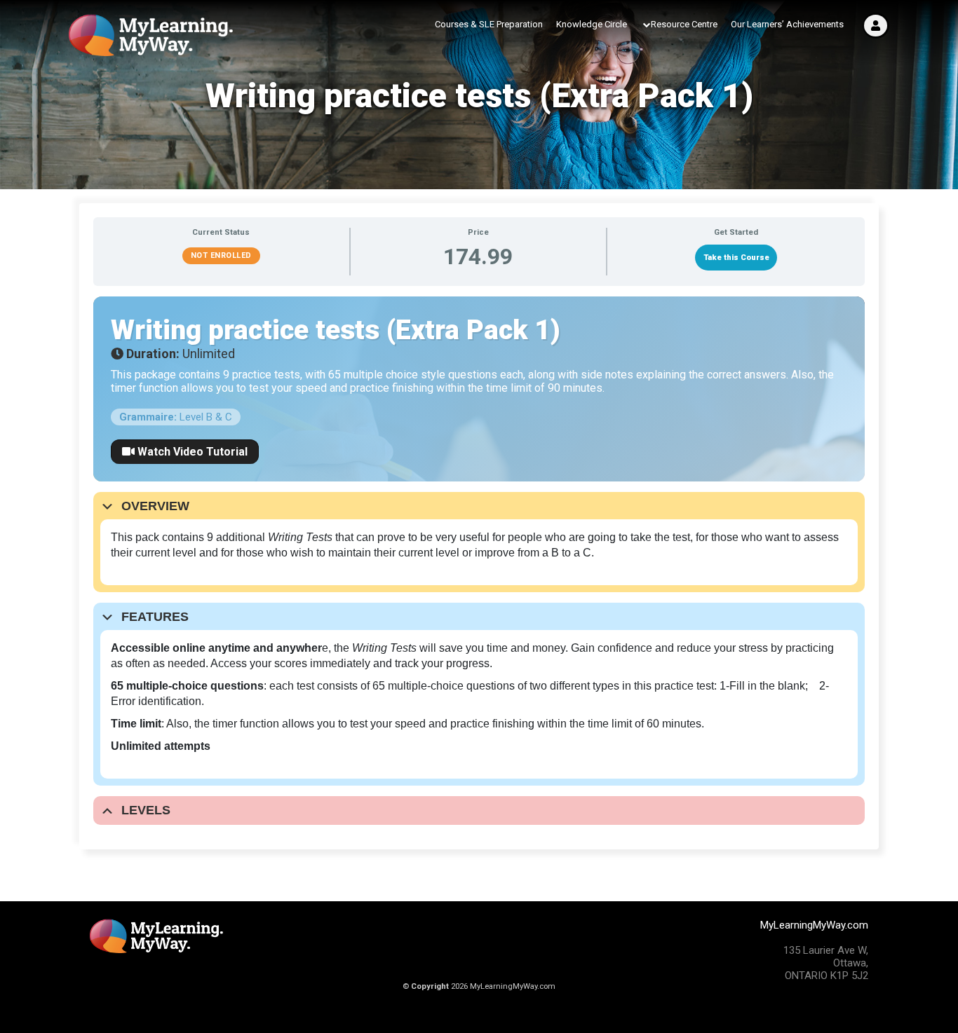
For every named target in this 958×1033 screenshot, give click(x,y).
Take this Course (736, 257)
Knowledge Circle (591, 24)
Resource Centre (684, 24)
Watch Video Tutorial (191, 451)
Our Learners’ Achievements (787, 24)
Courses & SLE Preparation (489, 24)
